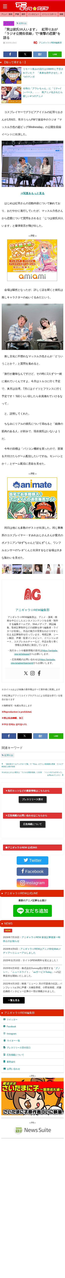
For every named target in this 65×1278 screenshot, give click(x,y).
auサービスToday (42, 972)
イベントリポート (49, 14)
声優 (17, 14)
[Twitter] (25, 673)
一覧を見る (14, 1000)
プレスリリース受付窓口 (18, 1048)
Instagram (11, 1034)
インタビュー (33, 14)
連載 (61, 14)
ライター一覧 (13, 1041)
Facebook (11, 1026)
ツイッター (12, 1019)
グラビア (8, 23)
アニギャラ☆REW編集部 (50, 43)
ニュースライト (20, 972)
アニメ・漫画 (6, 14)
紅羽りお (22, 23)
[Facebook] (39, 673)
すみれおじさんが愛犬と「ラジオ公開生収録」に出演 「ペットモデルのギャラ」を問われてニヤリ (32, 774)
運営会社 (11, 1062)
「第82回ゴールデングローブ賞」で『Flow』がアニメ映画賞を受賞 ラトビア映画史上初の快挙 (32, 765)
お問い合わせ (13, 1069)
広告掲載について (32, 824)
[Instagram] (32, 673)
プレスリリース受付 (32, 799)
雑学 (23, 14)
